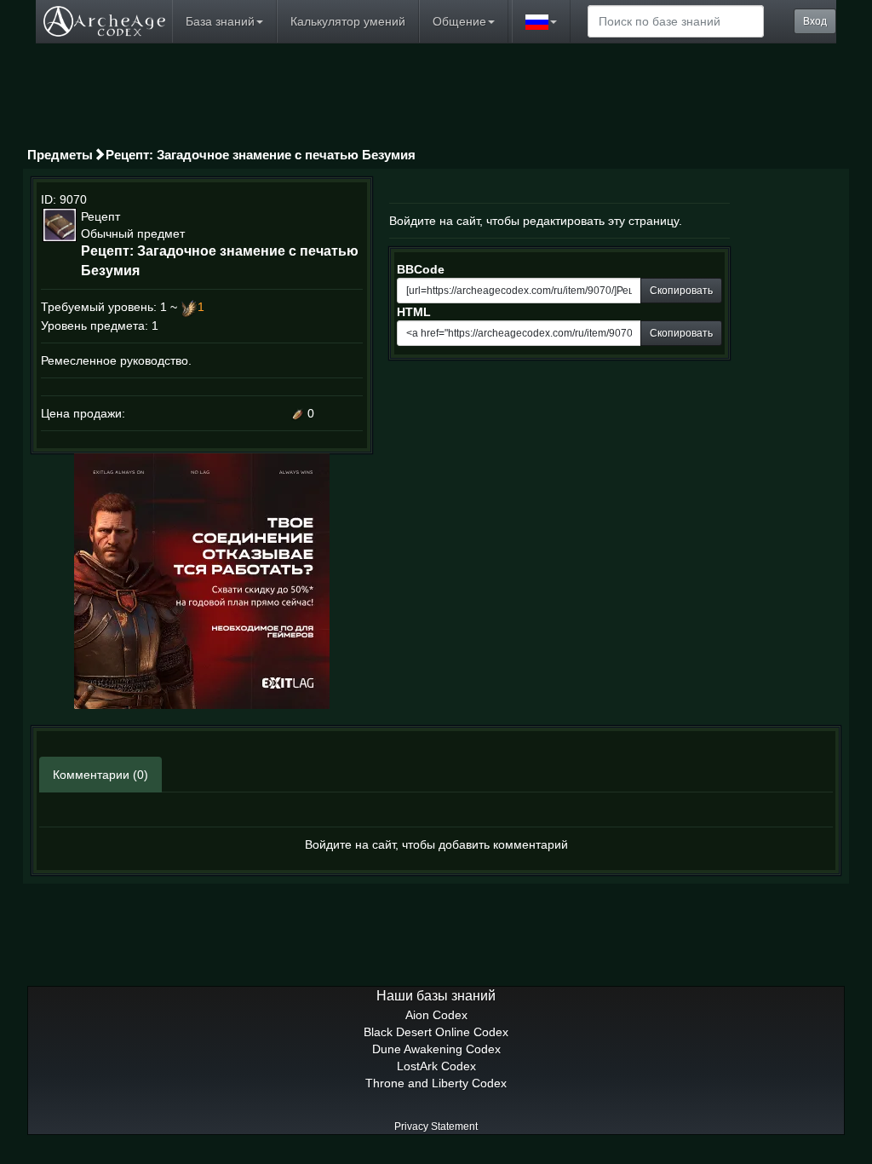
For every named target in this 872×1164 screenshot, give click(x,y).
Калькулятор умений (347, 21)
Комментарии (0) (100, 774)
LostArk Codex (436, 1066)
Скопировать (681, 291)
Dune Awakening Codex (436, 1049)
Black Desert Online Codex (436, 1032)
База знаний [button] (220, 21)
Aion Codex (436, 1015)
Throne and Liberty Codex (436, 1083)
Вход (815, 21)
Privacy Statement (436, 1126)
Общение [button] (459, 21)
